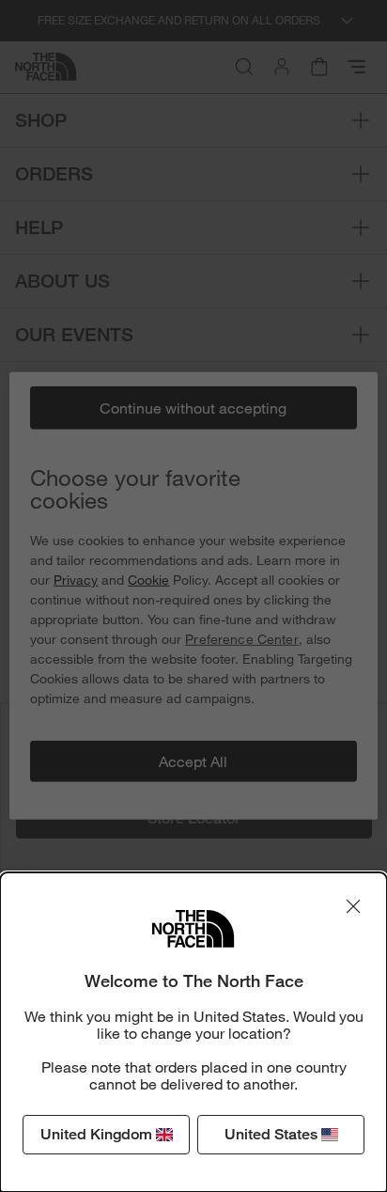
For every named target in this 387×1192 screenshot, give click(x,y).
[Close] (353, 906)
